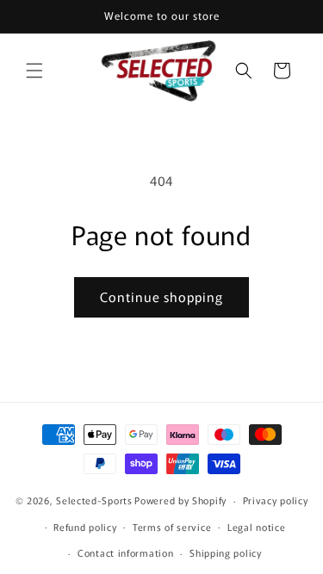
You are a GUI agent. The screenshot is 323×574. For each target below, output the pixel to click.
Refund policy (84, 527)
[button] (34, 70)
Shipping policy (225, 552)
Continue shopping (161, 296)
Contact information (125, 552)
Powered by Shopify (180, 500)
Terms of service (172, 527)
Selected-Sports (94, 500)
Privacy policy (275, 500)
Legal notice (256, 527)
